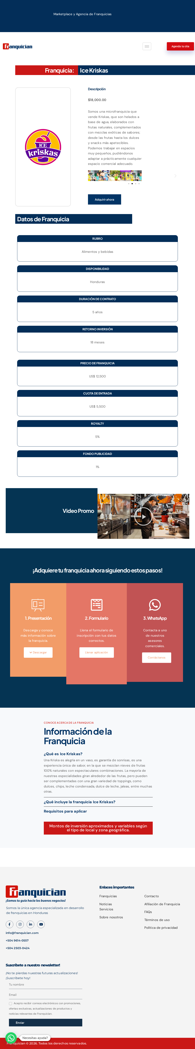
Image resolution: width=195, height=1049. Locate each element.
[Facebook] (9, 924)
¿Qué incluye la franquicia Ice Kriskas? (79, 801)
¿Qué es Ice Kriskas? (63, 753)
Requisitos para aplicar (65, 811)
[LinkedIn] (30, 924)
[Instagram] (41, 924)
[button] (92, 175)
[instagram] (20, 924)
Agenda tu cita (180, 46)
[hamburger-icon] (147, 46)
